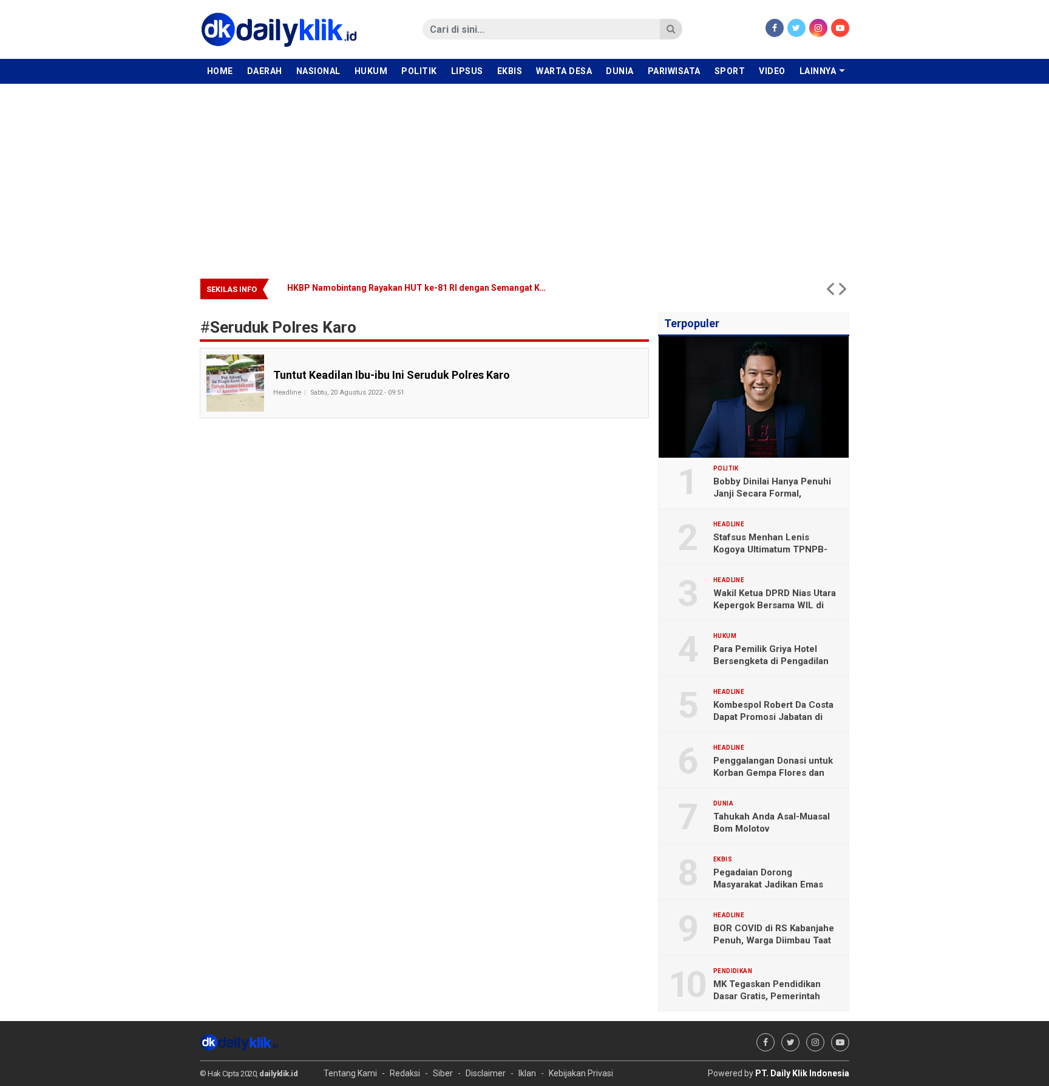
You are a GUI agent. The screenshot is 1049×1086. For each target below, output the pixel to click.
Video (772, 71)
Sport (730, 71)
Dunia (620, 71)
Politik (419, 71)
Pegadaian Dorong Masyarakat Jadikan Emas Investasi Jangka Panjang (768, 884)
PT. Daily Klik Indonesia (802, 1073)
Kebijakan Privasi (581, 1073)
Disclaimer (486, 1073)
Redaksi (405, 1073)
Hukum (371, 71)
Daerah (264, 71)
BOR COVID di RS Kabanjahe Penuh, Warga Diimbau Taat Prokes (773, 940)
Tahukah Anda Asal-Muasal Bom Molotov (771, 822)
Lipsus (467, 71)
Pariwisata (674, 71)
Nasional (318, 71)
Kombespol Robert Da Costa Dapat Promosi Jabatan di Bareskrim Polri (773, 717)
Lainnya (818, 71)
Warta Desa (564, 71)
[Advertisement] (524, 175)
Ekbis (510, 71)
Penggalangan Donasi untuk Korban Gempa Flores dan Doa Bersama (773, 772)
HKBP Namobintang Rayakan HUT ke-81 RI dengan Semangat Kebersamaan (438, 288)
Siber (443, 1073)
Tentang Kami (350, 1073)
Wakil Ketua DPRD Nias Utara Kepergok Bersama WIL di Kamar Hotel (774, 605)
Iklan (527, 1073)
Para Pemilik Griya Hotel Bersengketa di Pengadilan (771, 655)
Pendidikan (732, 971)
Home (220, 71)
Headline (287, 392)
